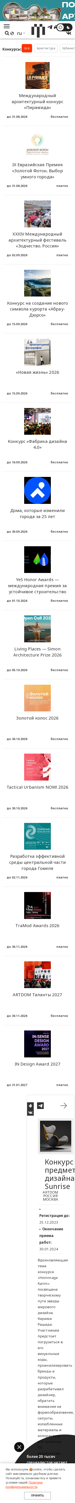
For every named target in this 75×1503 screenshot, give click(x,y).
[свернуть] (64, 1106)
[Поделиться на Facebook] (30, 1105)
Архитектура (46, 48)
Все (27, 48)
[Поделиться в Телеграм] (40, 1105)
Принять (37, 1495)
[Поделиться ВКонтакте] (30, 1112)
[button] (19, 1447)
